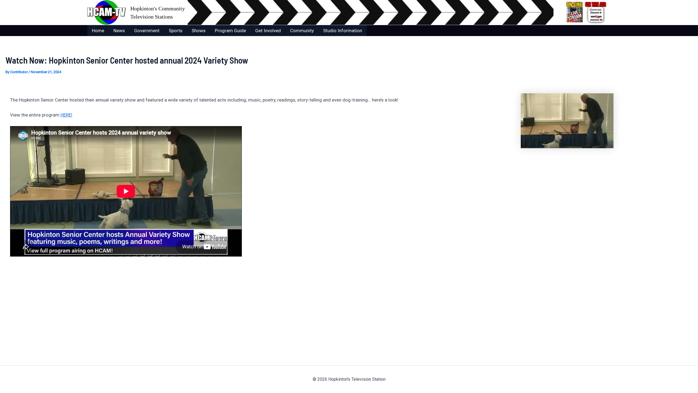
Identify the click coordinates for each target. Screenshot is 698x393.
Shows (199, 30)
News (119, 30)
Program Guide (230, 30)
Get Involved (268, 30)
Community (302, 30)
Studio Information (342, 30)
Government (147, 30)
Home (98, 30)
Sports (175, 30)
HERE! (66, 115)
